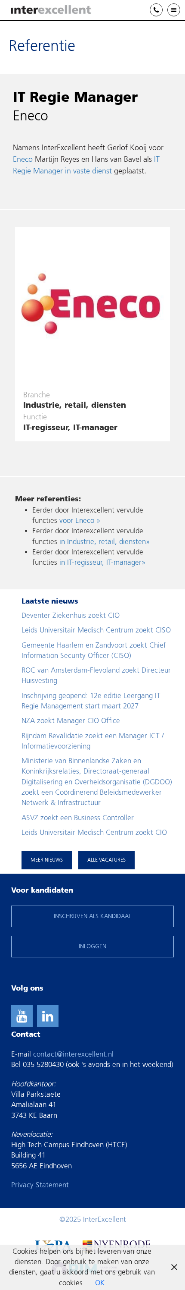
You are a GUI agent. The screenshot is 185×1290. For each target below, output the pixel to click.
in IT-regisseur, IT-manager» (102, 562)
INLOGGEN (92, 946)
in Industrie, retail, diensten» (104, 542)
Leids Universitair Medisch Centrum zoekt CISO (96, 630)
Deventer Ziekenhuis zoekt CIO (71, 615)
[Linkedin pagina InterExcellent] (48, 1016)
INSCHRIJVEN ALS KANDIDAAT (92, 916)
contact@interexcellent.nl (73, 1054)
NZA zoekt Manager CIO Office (71, 721)
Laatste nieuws (50, 601)
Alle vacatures (106, 860)
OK (100, 1283)
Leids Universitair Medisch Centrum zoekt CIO (94, 832)
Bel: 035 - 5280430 (162, 10)
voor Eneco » (79, 520)
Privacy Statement (40, 1185)
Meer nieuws (47, 860)
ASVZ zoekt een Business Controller (78, 818)
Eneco (23, 159)
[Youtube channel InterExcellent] (22, 1016)
